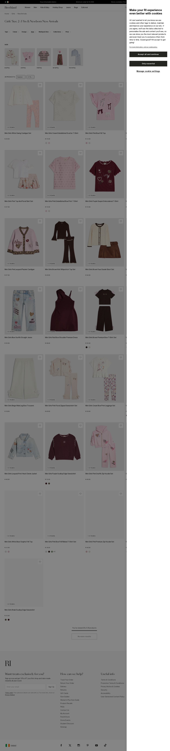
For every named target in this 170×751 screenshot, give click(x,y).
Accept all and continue (148, 54)
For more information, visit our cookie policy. (143, 47)
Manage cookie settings (148, 71)
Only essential (148, 64)
